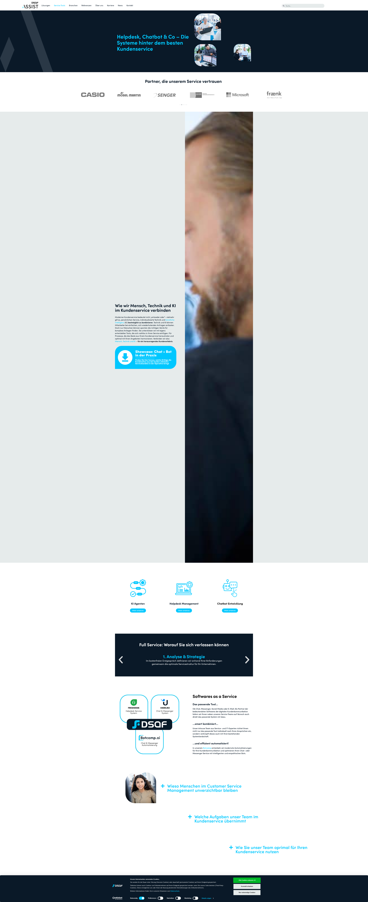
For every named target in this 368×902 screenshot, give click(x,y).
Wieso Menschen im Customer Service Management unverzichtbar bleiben (204, 788)
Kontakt (130, 5)
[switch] (160, 898)
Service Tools (59, 5)
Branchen (73, 5)
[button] (183, 104)
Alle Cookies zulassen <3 (247, 880)
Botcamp (207, 747)
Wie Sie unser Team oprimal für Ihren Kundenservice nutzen (203, 849)
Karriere (110, 5)
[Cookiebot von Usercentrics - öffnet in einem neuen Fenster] (117, 898)
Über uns (99, 5)
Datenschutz (174, 891)
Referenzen (86, 5)
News (120, 5)
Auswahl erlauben (247, 886)
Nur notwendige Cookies (247, 892)
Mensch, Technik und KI (125, 341)
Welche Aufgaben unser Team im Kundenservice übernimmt (158, 818)
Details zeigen (206, 898)
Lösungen (45, 5)
